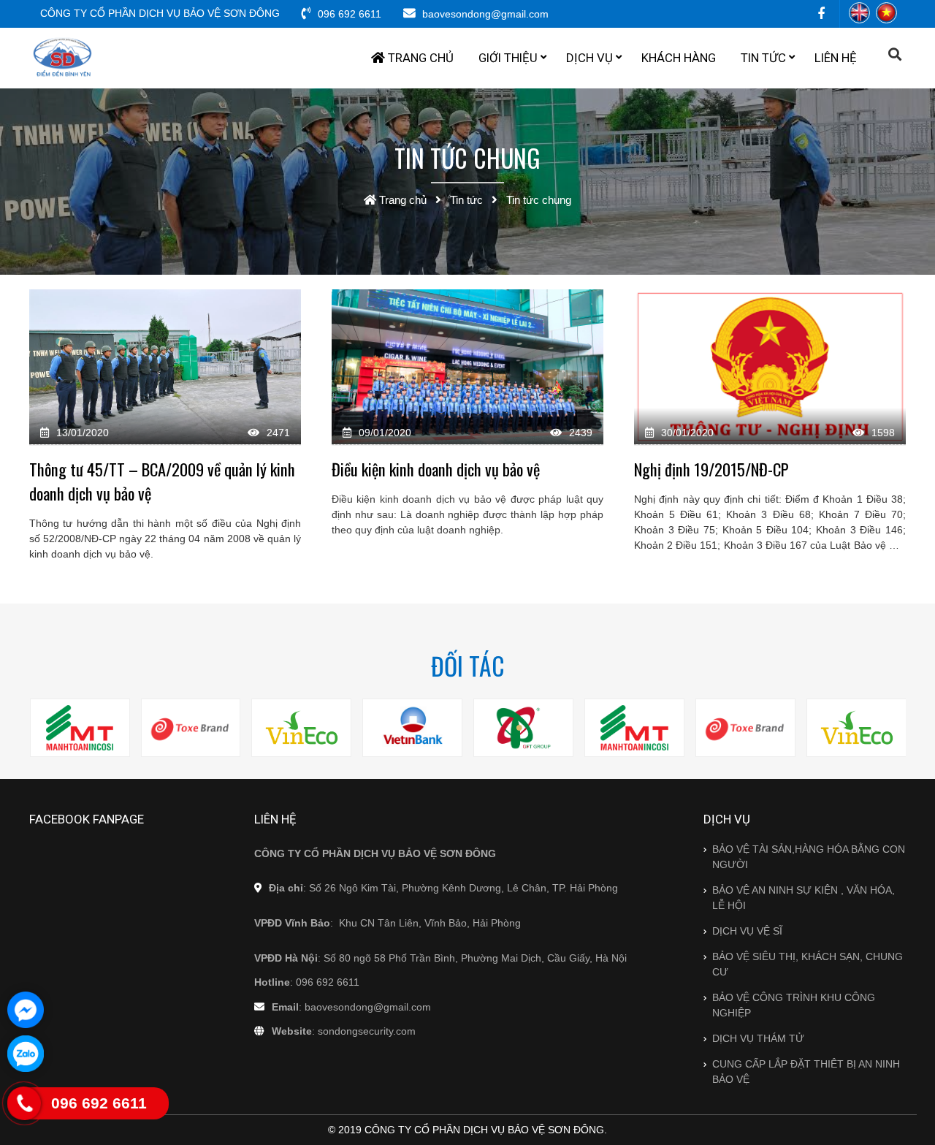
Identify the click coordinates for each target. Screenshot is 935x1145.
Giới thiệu (508, 57)
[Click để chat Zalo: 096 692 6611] (25, 1053)
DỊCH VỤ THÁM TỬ (758, 1038)
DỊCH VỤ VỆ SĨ (747, 931)
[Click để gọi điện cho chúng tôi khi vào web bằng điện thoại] (24, 1103)
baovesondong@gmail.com (484, 14)
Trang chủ (419, 57)
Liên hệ (835, 57)
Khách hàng (678, 57)
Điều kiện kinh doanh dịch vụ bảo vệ (436, 469)
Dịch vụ (589, 57)
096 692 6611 (348, 14)
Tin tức (763, 57)
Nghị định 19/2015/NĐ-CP (711, 469)
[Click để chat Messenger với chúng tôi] (25, 1010)
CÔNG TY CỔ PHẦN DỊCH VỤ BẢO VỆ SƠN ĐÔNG (160, 13)
